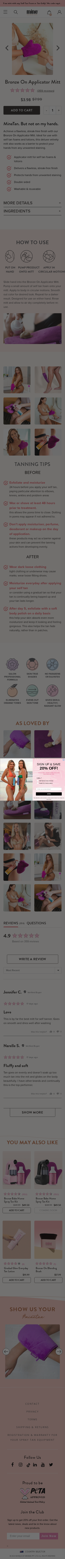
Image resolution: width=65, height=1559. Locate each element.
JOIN (49, 794)
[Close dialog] (63, 760)
